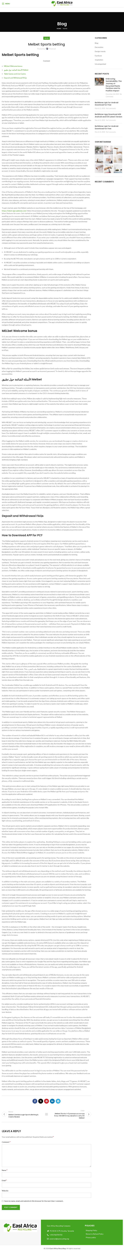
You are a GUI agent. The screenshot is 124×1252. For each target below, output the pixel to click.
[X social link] (40, 1101)
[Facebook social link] (34, 1101)
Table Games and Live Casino (15, 74)
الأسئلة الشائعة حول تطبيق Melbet (16, 70)
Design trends (100, 51)
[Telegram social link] (58, 1101)
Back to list (46, 1114)
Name (4, 1170)
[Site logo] (62, 3)
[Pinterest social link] (46, 1101)
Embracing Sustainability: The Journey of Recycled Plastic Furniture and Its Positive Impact (114, 85)
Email (4, 1180)
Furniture (98, 56)
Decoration (99, 47)
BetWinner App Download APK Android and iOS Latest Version (108, 115)
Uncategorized (100, 64)
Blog (65, 28)
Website (5, 1191)
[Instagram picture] (99, 150)
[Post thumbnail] (99, 88)
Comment (6, 1142)
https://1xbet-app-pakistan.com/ (14, 211)
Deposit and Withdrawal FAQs (15, 78)
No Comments (111, 108)
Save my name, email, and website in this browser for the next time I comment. (33, 1201)
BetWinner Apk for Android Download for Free (106, 103)
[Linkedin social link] (52, 1101)
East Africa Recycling (58, 1248)
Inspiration (99, 60)
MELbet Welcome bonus (13, 66)
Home (59, 28)
